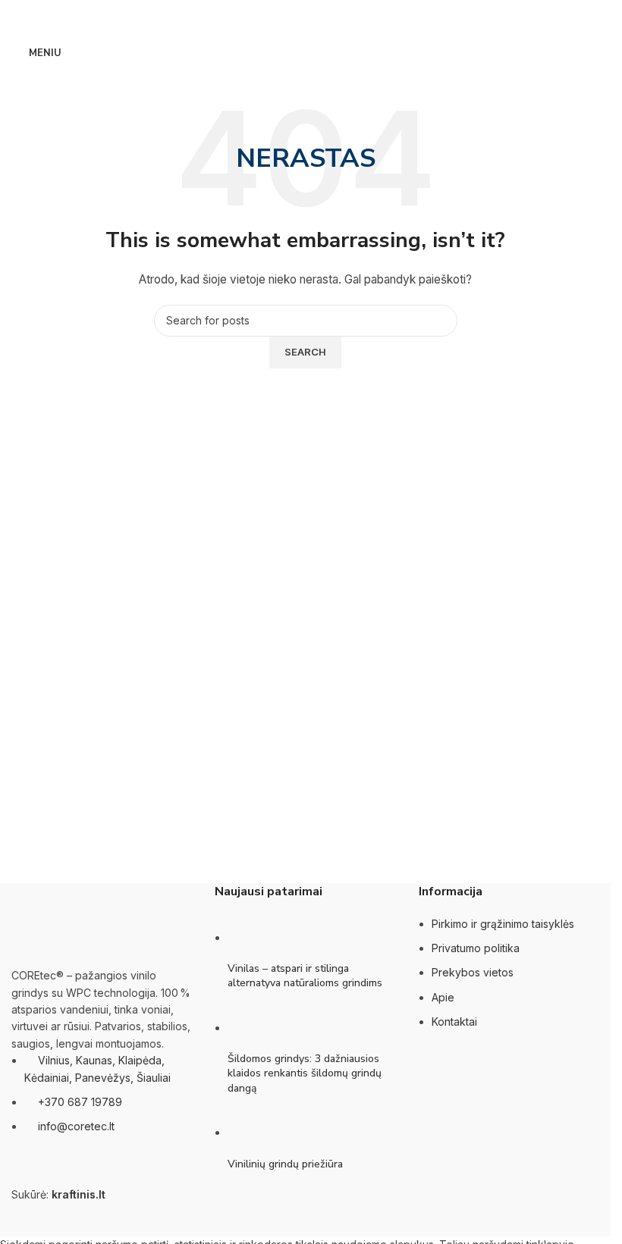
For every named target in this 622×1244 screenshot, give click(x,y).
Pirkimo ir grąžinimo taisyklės (503, 923)
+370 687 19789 (80, 1101)
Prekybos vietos (473, 972)
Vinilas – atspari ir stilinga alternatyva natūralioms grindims (305, 976)
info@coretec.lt (76, 1126)
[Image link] (87, 924)
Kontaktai (454, 1021)
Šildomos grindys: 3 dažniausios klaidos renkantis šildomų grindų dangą (305, 1073)
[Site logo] (306, 51)
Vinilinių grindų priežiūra (285, 1164)
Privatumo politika (476, 948)
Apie (443, 997)
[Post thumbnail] (256, 937)
